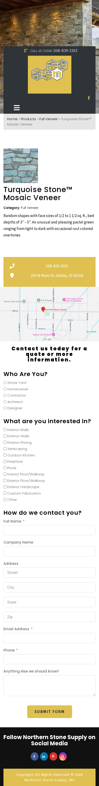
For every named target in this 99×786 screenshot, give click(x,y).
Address (10, 563)
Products (28, 118)
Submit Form (50, 711)
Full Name (12, 521)
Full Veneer (48, 118)
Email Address (16, 629)
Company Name (18, 542)
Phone (9, 650)
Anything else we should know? (31, 671)
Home (12, 118)
